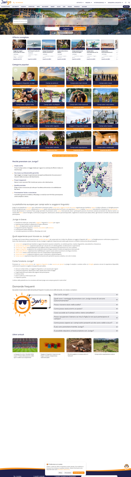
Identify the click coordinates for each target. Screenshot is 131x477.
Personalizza (68, 472)
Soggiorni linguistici (21, 249)
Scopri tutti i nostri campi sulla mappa (65, 155)
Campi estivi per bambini (22, 246)
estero (89, 239)
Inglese (70, 6)
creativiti (35, 228)
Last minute (15, 6)
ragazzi (93, 207)
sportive (77, 209)
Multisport (45, 6)
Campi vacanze (19, 256)
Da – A (48, 28)
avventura (51, 228)
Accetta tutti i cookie (78, 472)
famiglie (91, 264)
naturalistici (42, 228)
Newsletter (126, 6)
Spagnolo (77, 6)
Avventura (31, 6)
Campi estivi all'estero (21, 251)
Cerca (66, 28)
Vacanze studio (5, 6)
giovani (41, 209)
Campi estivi (18, 244)
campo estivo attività (27, 264)
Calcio (58, 6)
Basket (53, 6)
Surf (64, 6)
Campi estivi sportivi (21, 254)
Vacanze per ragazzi (21, 247)
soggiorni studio (65, 207)
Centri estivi (18, 252)
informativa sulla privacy (64, 469)
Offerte (17, 226)
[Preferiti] (126, 2)
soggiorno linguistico (42, 264)
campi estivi (56, 207)
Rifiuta (60, 472)
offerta (21, 212)
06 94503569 (19, 2)
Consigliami (81, 28)
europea (29, 207)
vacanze (73, 207)
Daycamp (84, 6)
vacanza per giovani (58, 264)
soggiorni (38, 222)
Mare (38, 6)
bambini (28, 209)
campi (59, 211)
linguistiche (89, 209)
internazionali (113, 209)
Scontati (23, 6)
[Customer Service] (126, 466)
